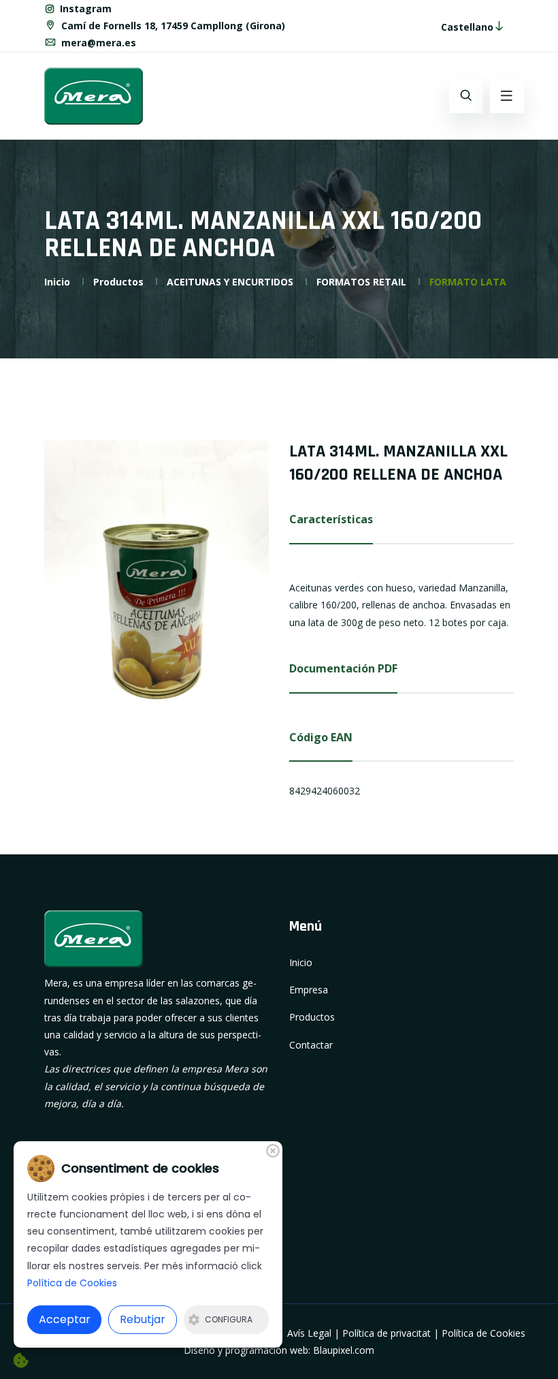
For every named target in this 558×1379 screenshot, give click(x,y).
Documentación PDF (343, 668)
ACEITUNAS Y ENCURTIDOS (230, 281)
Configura (228, 1319)
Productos (118, 281)
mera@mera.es (97, 42)
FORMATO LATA (467, 281)
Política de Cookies (483, 1333)
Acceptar (65, 1319)
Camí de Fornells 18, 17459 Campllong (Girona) (172, 25)
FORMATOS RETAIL (361, 281)
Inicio (57, 281)
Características (331, 519)
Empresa (308, 989)
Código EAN (320, 737)
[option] (156, 590)
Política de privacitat (386, 1333)
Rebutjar (142, 1319)
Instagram (84, 8)
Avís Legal (309, 1333)
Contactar (311, 1044)
